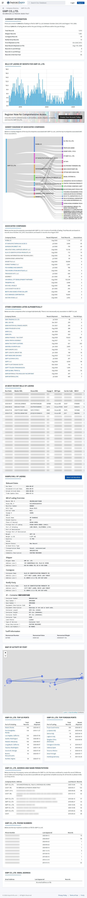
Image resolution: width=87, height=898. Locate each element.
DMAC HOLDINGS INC (70, 208)
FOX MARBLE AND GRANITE (13, 267)
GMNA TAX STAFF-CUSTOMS (14, 343)
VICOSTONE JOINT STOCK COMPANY (75, 189)
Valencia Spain (51, 748)
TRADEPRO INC (10, 282)
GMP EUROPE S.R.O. (11, 349)
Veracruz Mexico (52, 751)
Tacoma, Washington (11, 748)
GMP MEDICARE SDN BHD (13, 355)
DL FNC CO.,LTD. (69, 141)
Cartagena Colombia (53, 745)
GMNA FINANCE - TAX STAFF (14, 337)
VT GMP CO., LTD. (69, 156)
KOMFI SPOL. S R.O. (70, 151)
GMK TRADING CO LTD (12, 319)
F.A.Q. (82, 895)
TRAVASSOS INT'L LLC (12, 274)
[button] (5, 652)
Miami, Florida (9, 727)
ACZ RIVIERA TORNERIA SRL (72, 166)
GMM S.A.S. (8, 331)
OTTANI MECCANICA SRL (71, 172)
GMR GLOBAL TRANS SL (12, 370)
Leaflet (65, 712)
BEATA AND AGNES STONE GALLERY (16, 292)
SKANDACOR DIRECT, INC (43, 169)
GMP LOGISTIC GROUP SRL (13, 352)
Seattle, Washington (11, 739)
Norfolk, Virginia (10, 759)
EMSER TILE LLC (40, 197)
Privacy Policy (62, 895)
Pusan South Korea (53, 727)
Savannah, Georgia (11, 751)
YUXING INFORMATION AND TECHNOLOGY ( (49, 189)
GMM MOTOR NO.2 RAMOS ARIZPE (16, 325)
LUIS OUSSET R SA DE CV (12, 288)
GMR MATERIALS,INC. (12, 376)
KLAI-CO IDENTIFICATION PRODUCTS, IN (48, 184)
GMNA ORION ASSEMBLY (13, 340)
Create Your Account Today (70, 117)
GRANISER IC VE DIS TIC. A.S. (72, 216)
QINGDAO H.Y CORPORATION (73, 210)
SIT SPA (66, 161)
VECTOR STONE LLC (11, 298)
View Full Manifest (73, 477)
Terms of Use (74, 895)
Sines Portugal (51, 754)
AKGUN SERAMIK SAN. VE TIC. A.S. (74, 219)
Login (73, 3)
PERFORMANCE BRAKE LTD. (72, 206)
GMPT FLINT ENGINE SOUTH (14, 364)
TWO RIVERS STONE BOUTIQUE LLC (16, 270)
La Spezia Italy (51, 730)
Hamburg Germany (53, 757)
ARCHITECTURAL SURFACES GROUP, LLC (48, 178)
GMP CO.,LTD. (11, 165)
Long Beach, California (12, 745)
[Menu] (3, 3)
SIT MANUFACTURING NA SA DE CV (46, 158)
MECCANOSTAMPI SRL (71, 169)
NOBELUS (38, 144)
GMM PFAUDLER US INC (12, 328)
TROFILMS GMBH (69, 148)
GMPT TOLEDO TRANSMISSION (15, 368)
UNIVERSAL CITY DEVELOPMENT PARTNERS (18, 280)
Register (80, 3)
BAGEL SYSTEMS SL (70, 177)
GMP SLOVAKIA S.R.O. (12, 358)
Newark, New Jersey (11, 741)
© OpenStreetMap (72, 712)
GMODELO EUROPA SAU (12, 346)
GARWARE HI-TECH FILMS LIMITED (74, 211)
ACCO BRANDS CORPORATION (14, 295)
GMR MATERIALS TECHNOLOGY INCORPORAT (19, 374)
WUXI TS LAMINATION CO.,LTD (73, 196)
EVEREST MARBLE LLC (12, 264)
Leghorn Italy (51, 736)
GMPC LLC (8, 361)
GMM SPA (8, 334)
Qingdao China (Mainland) (51, 741)
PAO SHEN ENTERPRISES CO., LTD (74, 200)
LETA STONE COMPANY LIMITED (74, 186)
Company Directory (12, 8)
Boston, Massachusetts (10, 755)
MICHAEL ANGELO (11, 286)
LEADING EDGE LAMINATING (44, 193)
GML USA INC (9, 322)
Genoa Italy (50, 733)
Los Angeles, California (12, 735)
